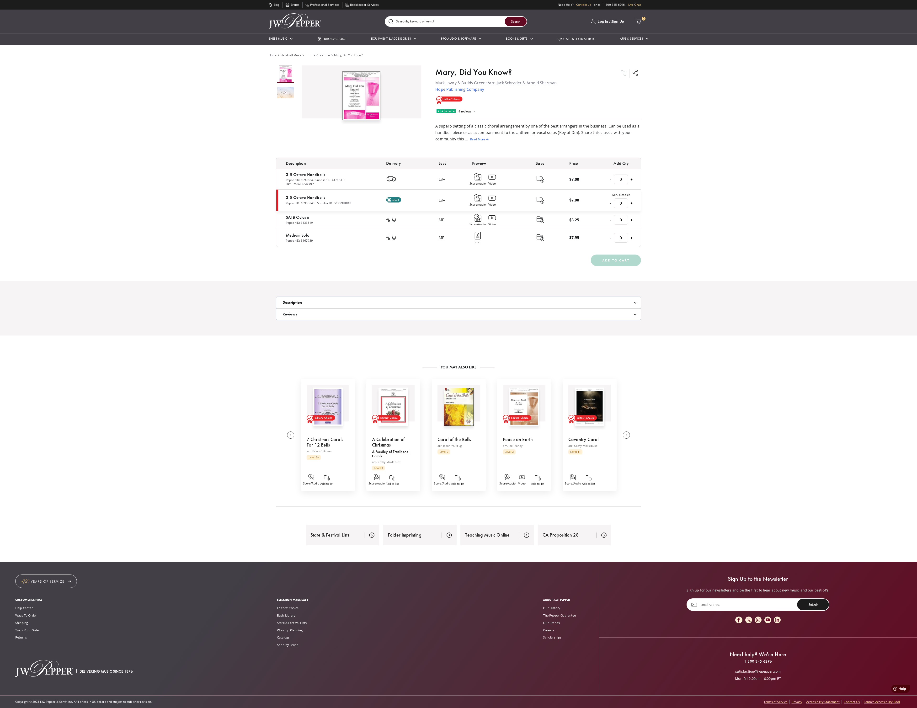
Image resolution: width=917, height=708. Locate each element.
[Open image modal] (361, 97)
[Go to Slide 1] (285, 74)
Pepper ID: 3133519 (299, 223)
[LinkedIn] (777, 620)
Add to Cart (615, 260)
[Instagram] (758, 620)
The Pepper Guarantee (559, 615)
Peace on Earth (518, 439)
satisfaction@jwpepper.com (758, 671)
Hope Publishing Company (459, 89)
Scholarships (552, 637)
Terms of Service (776, 702)
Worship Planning (290, 630)
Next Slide (626, 435)
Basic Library (286, 615)
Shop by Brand (288, 645)
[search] (391, 22)
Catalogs (283, 637)
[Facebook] (738, 620)
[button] (281, 38)
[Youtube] (767, 620)
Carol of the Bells (454, 439)
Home (273, 55)
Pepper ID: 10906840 (300, 180)
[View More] (309, 55)
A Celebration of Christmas (388, 442)
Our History (551, 608)
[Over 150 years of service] (46, 581)
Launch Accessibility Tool (882, 702)
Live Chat (634, 5)
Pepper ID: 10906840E (301, 203)
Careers (548, 630)
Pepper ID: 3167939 (299, 241)
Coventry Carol (583, 439)
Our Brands (551, 623)
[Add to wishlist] (623, 73)
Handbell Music (291, 55)
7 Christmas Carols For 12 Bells (325, 442)
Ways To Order (26, 615)
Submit (813, 604)
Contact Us (583, 5)
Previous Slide (290, 435)
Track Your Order (27, 630)
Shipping (21, 623)
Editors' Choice (288, 608)
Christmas (323, 55)
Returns (21, 637)
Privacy (797, 702)
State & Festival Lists (292, 623)
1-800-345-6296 (758, 661)
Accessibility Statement (823, 702)
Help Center (24, 608)
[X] (748, 620)
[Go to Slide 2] (285, 93)
